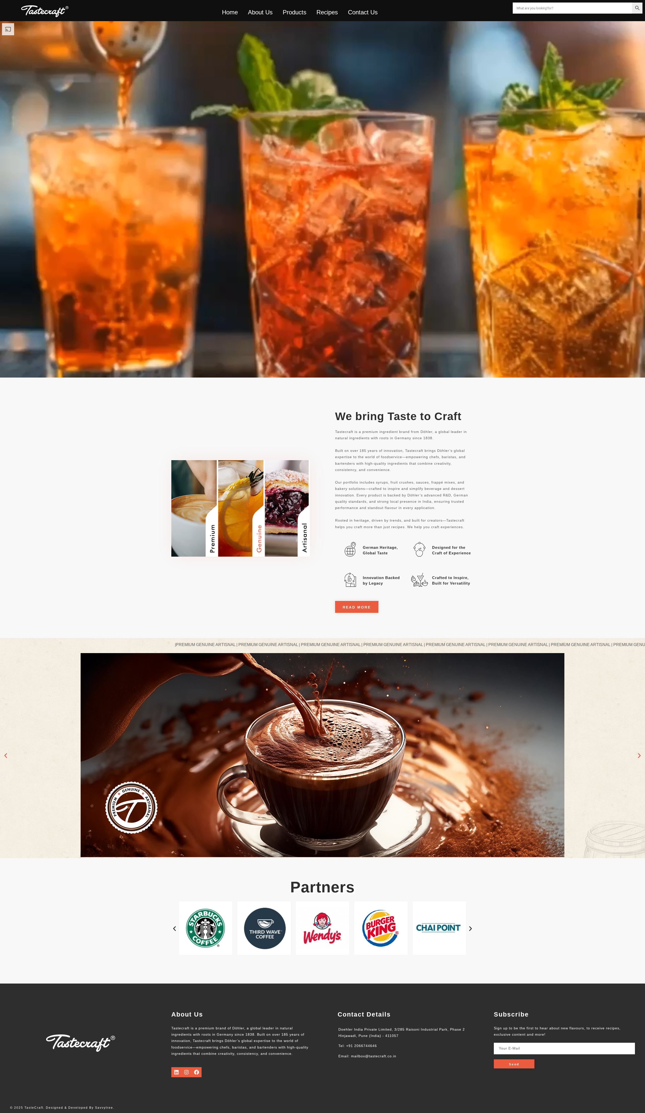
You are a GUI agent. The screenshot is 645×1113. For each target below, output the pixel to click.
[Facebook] (196, 1072)
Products (294, 12)
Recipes (327, 12)
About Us (260, 12)
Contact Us (363, 12)
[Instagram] (186, 1072)
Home (230, 12)
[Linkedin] (176, 1072)
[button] (6, 755)
